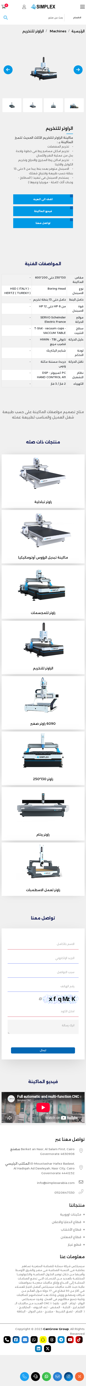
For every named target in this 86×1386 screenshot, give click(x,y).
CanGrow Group (56, 1329)
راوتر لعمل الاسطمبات (43, 890)
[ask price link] (35, 1376)
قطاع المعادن (71, 1237)
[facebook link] (68, 1376)
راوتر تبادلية (43, 502)
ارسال (43, 1050)
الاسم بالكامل (65, 944)
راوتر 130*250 (43, 779)
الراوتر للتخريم (33, 31)
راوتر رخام (43, 835)
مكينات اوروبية (70, 1214)
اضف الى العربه (43, 199)
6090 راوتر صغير (43, 724)
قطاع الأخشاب (71, 1229)
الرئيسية (78, 31)
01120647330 (64, 1192)
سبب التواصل (65, 972)
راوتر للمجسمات (43, 613)
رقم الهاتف (67, 986)
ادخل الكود (67, 1011)
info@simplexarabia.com (56, 1183)
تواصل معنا (43, 223)
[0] (4, 7)
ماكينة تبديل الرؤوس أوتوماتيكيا (43, 557)
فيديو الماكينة (43, 211)
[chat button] (79, 1376)
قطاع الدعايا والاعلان (66, 1222)
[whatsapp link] (46, 1376)
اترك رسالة (68, 1025)
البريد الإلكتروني (64, 958)
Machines (58, 31)
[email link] (57, 1376)
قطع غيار (74, 1244)
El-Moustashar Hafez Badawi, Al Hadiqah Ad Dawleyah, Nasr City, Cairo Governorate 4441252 (40, 1168)
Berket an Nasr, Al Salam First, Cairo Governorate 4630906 (42, 1151)
